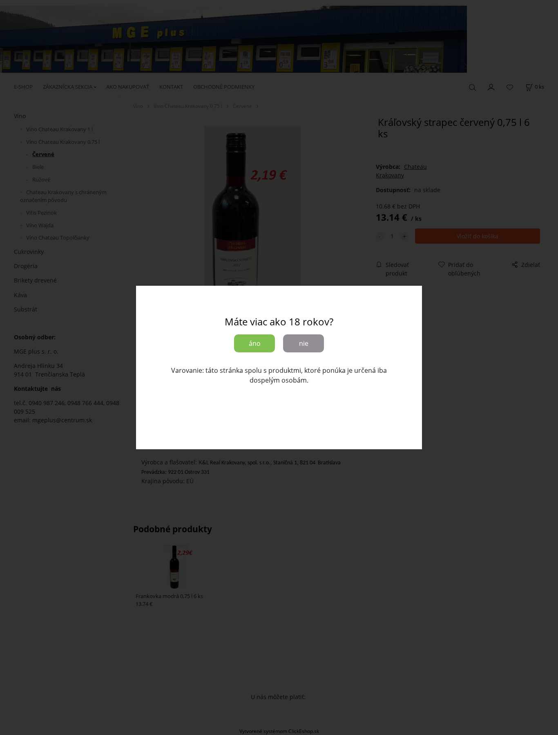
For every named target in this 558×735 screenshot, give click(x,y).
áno (255, 343)
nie (303, 343)
